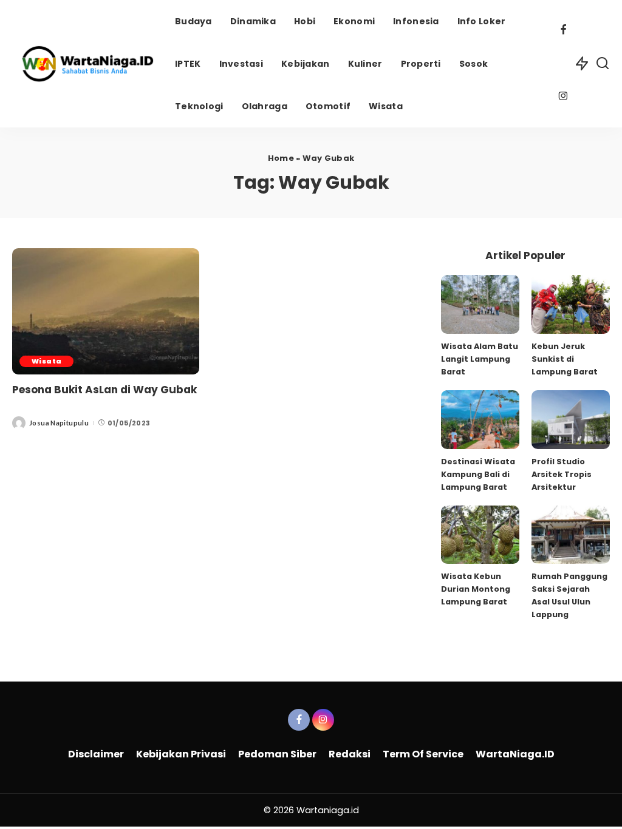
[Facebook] (563, 31)
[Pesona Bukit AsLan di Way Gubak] (105, 311)
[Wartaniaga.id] (84, 63)
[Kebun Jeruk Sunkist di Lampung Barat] (570, 304)
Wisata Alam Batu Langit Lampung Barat (479, 358)
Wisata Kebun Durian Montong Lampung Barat (475, 588)
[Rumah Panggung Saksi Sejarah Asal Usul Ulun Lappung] (570, 535)
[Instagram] (563, 97)
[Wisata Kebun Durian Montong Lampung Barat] (480, 535)
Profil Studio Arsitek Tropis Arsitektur (561, 474)
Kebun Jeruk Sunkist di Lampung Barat (564, 358)
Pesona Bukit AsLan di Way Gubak (104, 389)
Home (281, 158)
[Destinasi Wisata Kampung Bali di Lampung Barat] (480, 419)
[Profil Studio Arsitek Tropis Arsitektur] (570, 419)
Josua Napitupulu (59, 423)
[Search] (602, 63)
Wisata (46, 361)
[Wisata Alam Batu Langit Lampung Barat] (480, 304)
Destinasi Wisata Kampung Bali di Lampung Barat (478, 474)
